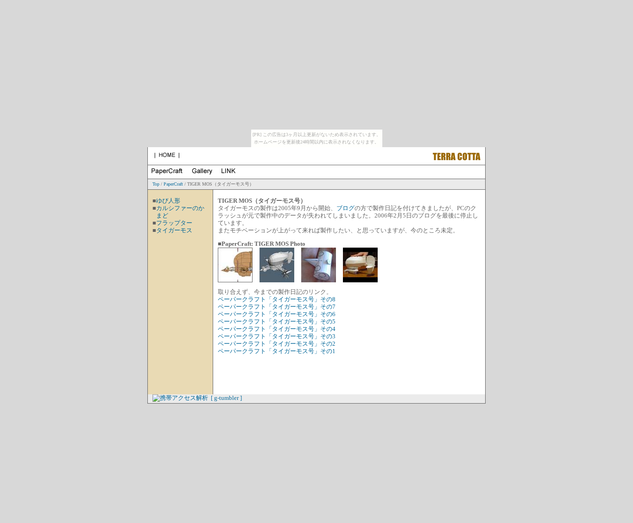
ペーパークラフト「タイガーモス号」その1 (276, 351)
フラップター (174, 223)
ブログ (345, 208)
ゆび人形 (168, 201)
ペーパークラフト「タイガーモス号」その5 (276, 321)
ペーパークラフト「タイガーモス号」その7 (276, 307)
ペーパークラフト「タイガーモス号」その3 (276, 336)
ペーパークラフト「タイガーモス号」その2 (276, 344)
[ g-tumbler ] (226, 398)
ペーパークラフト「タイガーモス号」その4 (276, 329)
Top (155, 184)
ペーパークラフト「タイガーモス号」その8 (276, 299)
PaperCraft (173, 184)
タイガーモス (174, 230)
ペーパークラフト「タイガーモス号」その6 (276, 314)
